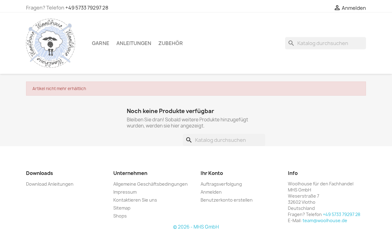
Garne (100, 43)
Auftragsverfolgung (221, 184)
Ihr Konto (212, 173)
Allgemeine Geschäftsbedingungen (150, 184)
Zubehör (170, 43)
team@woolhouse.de (325, 220)
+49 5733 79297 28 (86, 7)
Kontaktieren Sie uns (135, 200)
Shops (120, 216)
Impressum (125, 192)
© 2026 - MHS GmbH (196, 227)
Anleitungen (133, 43)
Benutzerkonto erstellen (227, 200)
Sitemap (121, 208)
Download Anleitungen (50, 184)
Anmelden (211, 192)
